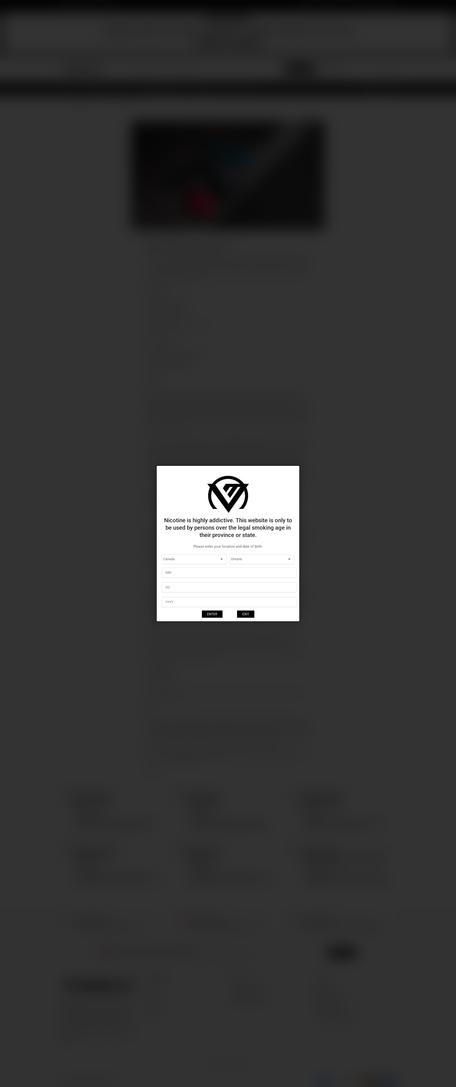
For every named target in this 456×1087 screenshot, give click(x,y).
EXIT (245, 614)
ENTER (212, 614)
